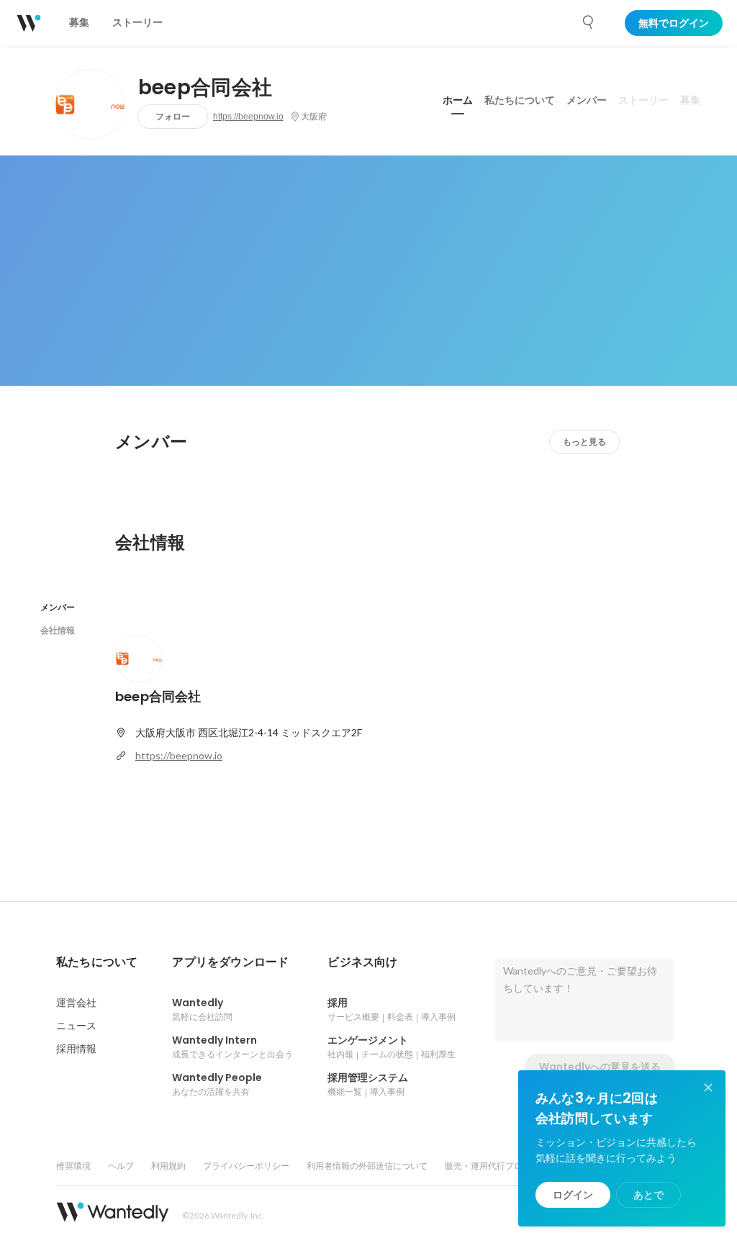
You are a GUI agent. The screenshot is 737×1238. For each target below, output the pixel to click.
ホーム (458, 100)
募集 (690, 100)
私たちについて (519, 100)
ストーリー (643, 100)
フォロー (172, 116)
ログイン (573, 1195)
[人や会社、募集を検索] (588, 22)
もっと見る (584, 441)
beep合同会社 (205, 88)
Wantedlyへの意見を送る (600, 1066)
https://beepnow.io (248, 117)
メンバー (586, 100)
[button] (96, 962)
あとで (648, 1195)
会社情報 (57, 630)
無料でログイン (673, 23)
